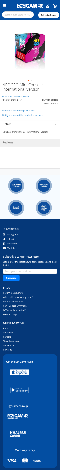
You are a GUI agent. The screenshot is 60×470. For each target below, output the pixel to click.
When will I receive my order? (18, 297)
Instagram (12, 234)
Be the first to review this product (15, 96)
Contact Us (8, 345)
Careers (7, 336)
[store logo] (30, 6)
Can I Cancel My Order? (15, 305)
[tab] (30, 124)
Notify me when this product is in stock (22, 115)
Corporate (8, 332)
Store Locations (11, 341)
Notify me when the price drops (18, 110)
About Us (7, 328)
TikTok (10, 238)
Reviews (7, 142)
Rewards (7, 349)
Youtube (11, 248)
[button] (28, 80)
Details (7, 124)
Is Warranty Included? (14, 310)
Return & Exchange (13, 292)
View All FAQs (10, 314)
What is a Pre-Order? (13, 301)
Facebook (12, 243)
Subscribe (11, 277)
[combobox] (18, 14)
